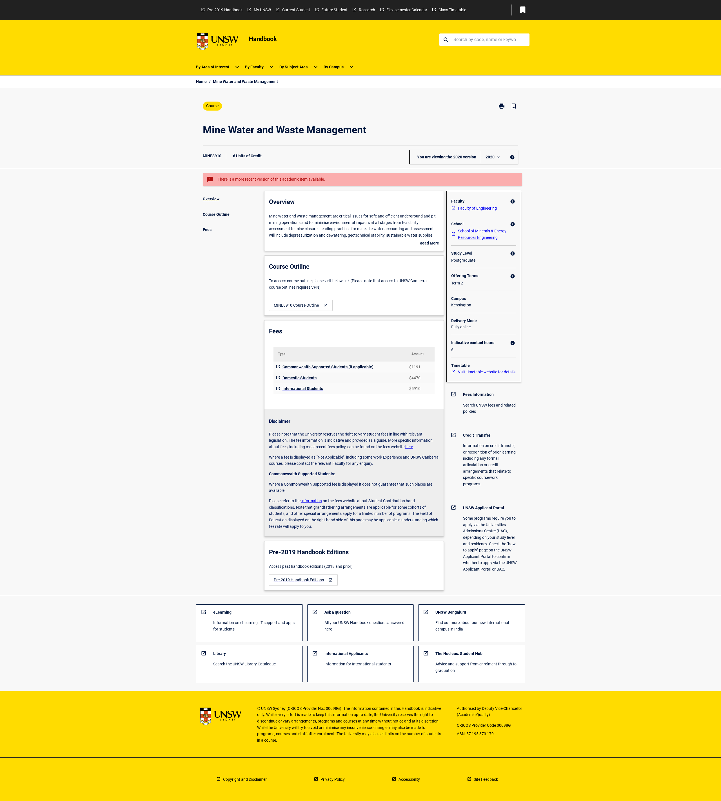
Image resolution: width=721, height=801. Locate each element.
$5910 (414, 388)
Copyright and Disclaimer (245, 779)
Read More (429, 243)
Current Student (296, 10)
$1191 (414, 367)
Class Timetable (452, 10)
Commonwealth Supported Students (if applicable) (327, 367)
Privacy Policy (333, 779)
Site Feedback (486, 779)
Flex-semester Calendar (406, 10)
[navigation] (301, 305)
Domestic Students (299, 378)
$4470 (414, 378)
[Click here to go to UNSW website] (218, 42)
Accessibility (409, 779)
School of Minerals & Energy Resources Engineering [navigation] (482, 234)
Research (367, 10)
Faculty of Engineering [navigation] (477, 208)
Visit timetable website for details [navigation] (486, 372)
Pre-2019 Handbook (224, 10)
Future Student (334, 10)
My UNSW (262, 10)
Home (201, 81)
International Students (302, 388)
